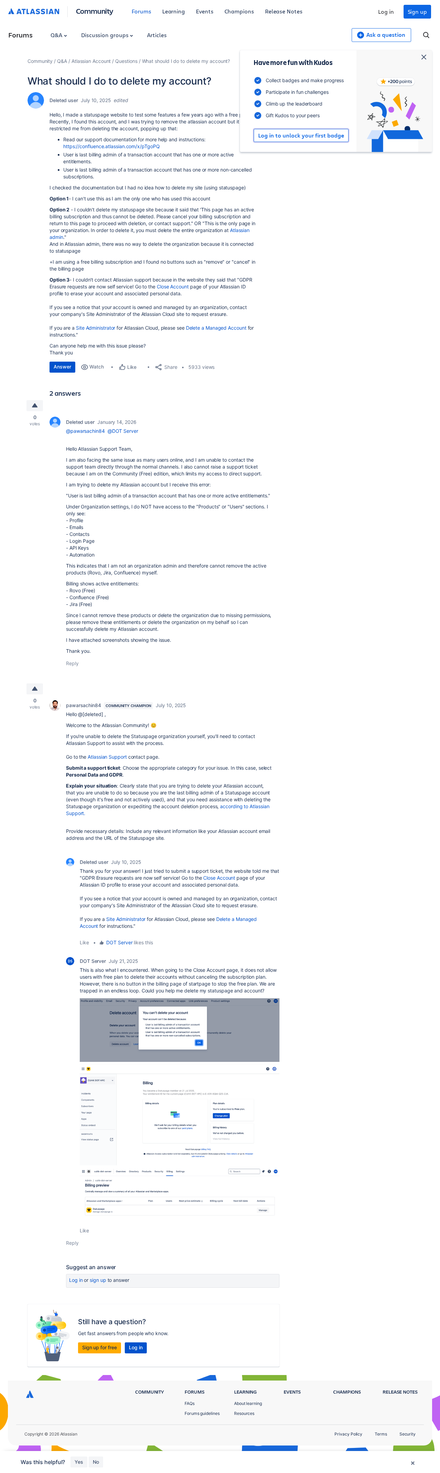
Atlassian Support (107, 757)
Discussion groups (105, 35)
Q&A (57, 35)
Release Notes (283, 11)
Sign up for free (99, 1347)
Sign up (417, 11)
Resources (244, 1413)
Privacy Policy (348, 1434)
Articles (156, 35)
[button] (179, 1030)
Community (94, 11)
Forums (141, 11)
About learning (248, 1403)
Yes (79, 1462)
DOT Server (119, 942)
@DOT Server (123, 431)
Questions (126, 61)
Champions (239, 11)
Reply (72, 663)
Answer (62, 367)
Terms (381, 1434)
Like (84, 942)
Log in (386, 11)
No (96, 1462)
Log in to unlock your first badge (301, 135)
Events (204, 11)
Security (407, 1434)
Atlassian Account (91, 61)
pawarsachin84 (83, 705)
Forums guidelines (202, 1413)
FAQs (190, 1403)
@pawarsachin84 (85, 431)
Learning (173, 11)
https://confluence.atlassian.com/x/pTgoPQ (111, 146)
